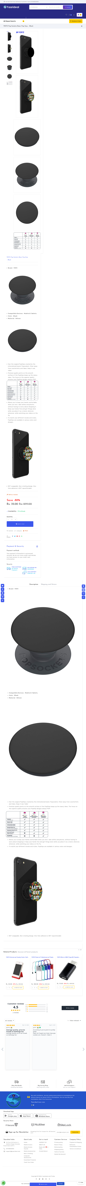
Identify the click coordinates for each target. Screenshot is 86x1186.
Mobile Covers (28, 1144)
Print (26, 531)
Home (25, 1142)
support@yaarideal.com (13, 1151)
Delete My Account (60, 1154)
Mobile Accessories (29, 1151)
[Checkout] (83, 586)
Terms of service (59, 1151)
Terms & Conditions (75, 1148)
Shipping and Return (49, 584)
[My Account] (83, 590)
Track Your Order (29, 1162)
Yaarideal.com (46, 1176)
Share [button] (8, 537)
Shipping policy (58, 1149)
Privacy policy (58, 1142)
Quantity (10, 516)
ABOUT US (42, 1144)
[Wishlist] (83, 593)
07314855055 (10, 1148)
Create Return (43, 1151)
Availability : (12, 511)
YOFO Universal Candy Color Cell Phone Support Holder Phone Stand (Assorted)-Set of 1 (17, 957)
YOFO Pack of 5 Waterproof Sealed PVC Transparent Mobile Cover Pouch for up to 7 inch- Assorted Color (42, 957)
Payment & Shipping (76, 1142)
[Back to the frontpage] (81, 26)
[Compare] (83, 597)
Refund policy (58, 1147)
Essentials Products (30, 1160)
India (53, 1176)
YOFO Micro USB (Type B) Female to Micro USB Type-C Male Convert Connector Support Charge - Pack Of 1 (68, 957)
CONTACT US (43, 1142)
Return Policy (58, 1144)
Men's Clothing (28, 1153)
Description (33, 584)
